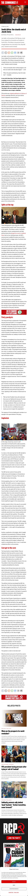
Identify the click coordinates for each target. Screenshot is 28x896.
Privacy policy (16, 892)
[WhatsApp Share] (12, 52)
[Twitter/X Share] (6, 52)
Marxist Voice (9, 728)
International (18, 34)
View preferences (14, 888)
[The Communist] (10, 3)
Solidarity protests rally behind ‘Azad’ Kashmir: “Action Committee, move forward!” (13, 804)
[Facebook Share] (2, 52)
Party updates (9, 799)
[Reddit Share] (9, 52)
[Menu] (25, 2)
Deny (14, 885)
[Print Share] (21, 52)
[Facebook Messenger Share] (15, 52)
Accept (14, 881)
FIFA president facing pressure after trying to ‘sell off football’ (13, 767)
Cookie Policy (11, 892)
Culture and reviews (4, 764)
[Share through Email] (18, 52)
